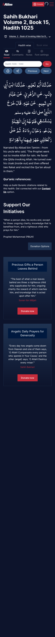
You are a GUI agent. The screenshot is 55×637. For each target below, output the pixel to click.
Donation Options (39, 246)
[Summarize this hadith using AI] (17, 71)
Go (47, 64)
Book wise (42, 45)
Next (46, 71)
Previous (32, 71)
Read (6, 54)
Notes (29, 54)
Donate (40, 4)
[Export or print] (7, 71)
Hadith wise (24, 45)
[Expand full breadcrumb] (5, 36)
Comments (17, 54)
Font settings (42, 54)
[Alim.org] (8, 4)
